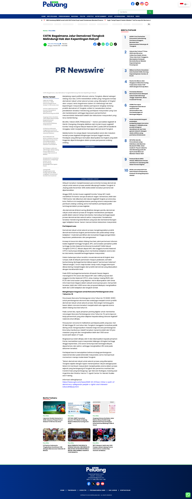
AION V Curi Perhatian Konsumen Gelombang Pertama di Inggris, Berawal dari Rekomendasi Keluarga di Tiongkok (139, 41)
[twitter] (138, 5)
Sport (110, 16)
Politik (82, 16)
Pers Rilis (130, 16)
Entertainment (100, 16)
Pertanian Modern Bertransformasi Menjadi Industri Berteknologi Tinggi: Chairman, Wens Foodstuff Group (139, 96)
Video (138, 16)
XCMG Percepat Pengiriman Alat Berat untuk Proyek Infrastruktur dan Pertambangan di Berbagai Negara (138, 109)
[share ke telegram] (108, 45)
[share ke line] (112, 45)
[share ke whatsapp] (104, 45)
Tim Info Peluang (53, 44)
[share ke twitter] (99, 45)
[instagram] (142, 5)
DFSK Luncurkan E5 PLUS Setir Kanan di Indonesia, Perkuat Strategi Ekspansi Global (139, 172)
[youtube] (147, 5)
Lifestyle (90, 16)
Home (44, 16)
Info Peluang (52, 16)
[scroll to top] (184, 496)
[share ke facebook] (95, 45)
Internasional (119, 16)
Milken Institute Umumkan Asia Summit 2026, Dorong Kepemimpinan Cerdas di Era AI (139, 73)
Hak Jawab (113, 490)
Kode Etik (83, 490)
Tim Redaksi (72, 490)
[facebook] (133, 5)
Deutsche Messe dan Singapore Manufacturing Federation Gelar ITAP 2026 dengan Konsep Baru (139, 84)
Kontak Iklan (125, 490)
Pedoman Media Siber (97, 490)
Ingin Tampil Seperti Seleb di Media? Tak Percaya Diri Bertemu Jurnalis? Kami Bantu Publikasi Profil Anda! (132, 20)
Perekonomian (64, 16)
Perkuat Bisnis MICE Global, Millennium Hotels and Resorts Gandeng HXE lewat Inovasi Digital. (139, 162)
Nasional (74, 16)
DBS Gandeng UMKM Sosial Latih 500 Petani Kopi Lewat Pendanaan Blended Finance (63, 20)
